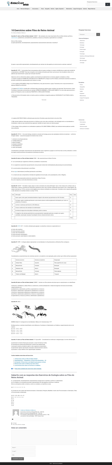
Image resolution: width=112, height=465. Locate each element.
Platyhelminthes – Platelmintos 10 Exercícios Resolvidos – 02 (30, 360)
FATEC (19, 226)
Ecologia (82, 47)
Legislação (82, 124)
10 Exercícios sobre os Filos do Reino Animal (26, 358)
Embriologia (83, 49)
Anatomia (82, 40)
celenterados (14, 37)
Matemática (69, 8)
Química (85, 8)
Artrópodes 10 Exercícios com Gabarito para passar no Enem (30, 362)
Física (42, 8)
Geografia (47, 8)
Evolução (82, 51)
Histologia (82, 58)
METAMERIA (20, 88)
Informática (83, 122)
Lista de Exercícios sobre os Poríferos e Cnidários (27, 365)
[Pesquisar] (98, 34)
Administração (83, 126)
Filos (14, 424)
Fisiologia (82, 53)
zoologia (23, 424)
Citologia (82, 45)
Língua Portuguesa (77, 8)
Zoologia (15, 423)
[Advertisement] (56, 19)
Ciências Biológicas (25, 8)
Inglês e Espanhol (59, 8)
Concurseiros (35, 8)
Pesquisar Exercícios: (92, 2)
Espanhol (82, 93)
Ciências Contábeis (84, 128)
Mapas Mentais (91, 8)
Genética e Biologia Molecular (87, 56)
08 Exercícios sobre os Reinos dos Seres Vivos (27, 363)
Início (18, 8)
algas (16, 171)
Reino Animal (18, 424)
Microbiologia (83, 60)
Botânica (82, 42)
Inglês (81, 91)
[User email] (12, 419)
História (52, 8)
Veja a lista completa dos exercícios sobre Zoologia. (28, 368)
